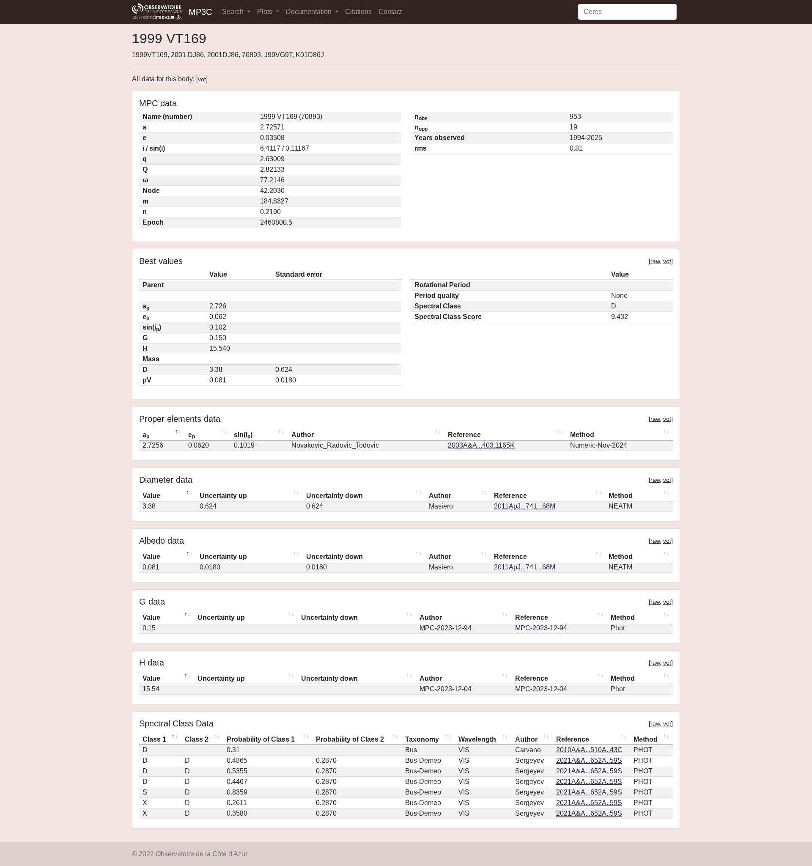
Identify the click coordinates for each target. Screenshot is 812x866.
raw (655, 261)
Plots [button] (265, 11)
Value (151, 495)
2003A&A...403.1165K (481, 445)
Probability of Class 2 (350, 739)
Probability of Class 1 (261, 739)
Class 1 (154, 739)
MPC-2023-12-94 (541, 628)
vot (202, 79)
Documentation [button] (309, 11)
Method (582, 434)
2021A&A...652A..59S (589, 760)
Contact (390, 11)
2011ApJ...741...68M (524, 506)
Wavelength (477, 739)
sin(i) (243, 435)
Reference (464, 434)
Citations (358, 11)
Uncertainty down (334, 495)
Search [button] (233, 11)
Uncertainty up (223, 495)
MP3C (200, 11)
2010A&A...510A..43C (589, 749)
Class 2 (196, 739)
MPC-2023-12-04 (541, 689)
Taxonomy (422, 739)
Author (302, 434)
